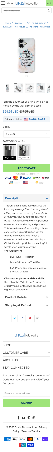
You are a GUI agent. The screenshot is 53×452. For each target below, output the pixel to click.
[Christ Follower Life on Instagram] (34, 418)
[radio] (9, 152)
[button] (26, 198)
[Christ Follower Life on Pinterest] (29, 418)
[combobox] (26, 10)
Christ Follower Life (26, 427)
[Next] (48, 55)
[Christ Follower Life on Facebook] (18, 418)
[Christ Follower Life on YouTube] (24, 418)
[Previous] (5, 55)
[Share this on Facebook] (22, 318)
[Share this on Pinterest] (30, 318)
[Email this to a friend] (37, 318)
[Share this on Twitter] (14, 318)
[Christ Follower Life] (26, 3)
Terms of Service (30, 431)
